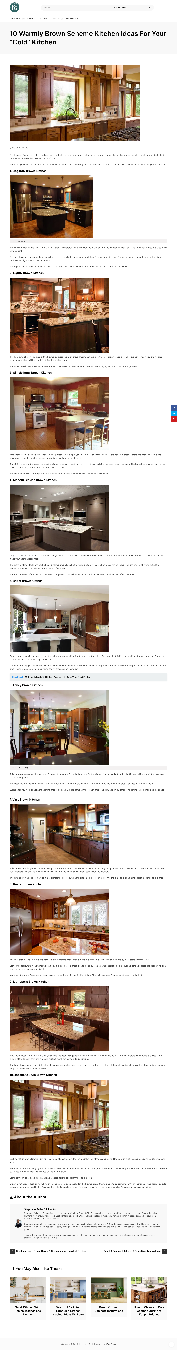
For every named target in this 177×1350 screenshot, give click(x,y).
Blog (60, 19)
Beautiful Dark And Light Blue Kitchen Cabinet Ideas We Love (68, 1311)
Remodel (44, 19)
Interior (25, 148)
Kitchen (31, 19)
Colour (16, 148)
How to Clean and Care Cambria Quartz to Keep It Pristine (149, 1311)
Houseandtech (17, 19)
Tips (54, 19)
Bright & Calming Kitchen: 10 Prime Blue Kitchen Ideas (132, 1251)
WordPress (111, 1344)
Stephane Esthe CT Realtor (40, 1209)
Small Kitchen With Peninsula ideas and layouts (28, 1311)
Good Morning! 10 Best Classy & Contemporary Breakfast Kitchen (51, 1251)
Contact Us (72, 19)
